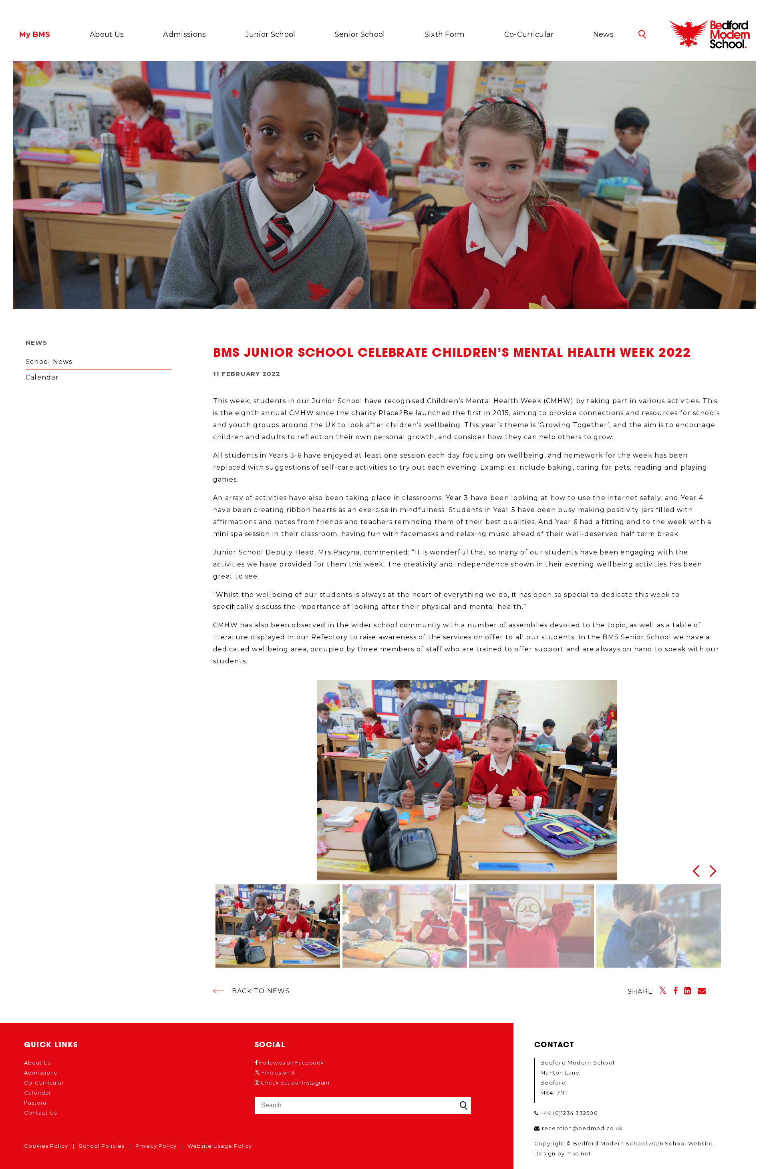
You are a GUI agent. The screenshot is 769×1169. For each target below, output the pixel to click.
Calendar (42, 377)
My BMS (34, 34)
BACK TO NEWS (261, 991)
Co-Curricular (529, 34)
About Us (107, 34)
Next (715, 871)
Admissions (184, 34)
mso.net (578, 1153)
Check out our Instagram (295, 1082)
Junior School (271, 34)
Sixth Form (445, 34)
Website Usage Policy (219, 1146)
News (603, 34)
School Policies (102, 1146)
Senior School (360, 34)
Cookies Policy (46, 1146)
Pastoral (36, 1102)
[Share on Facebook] (675, 991)
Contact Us (40, 1112)
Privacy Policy (156, 1146)
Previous (695, 871)
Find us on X (277, 1072)
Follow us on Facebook (291, 1062)
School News (49, 362)
